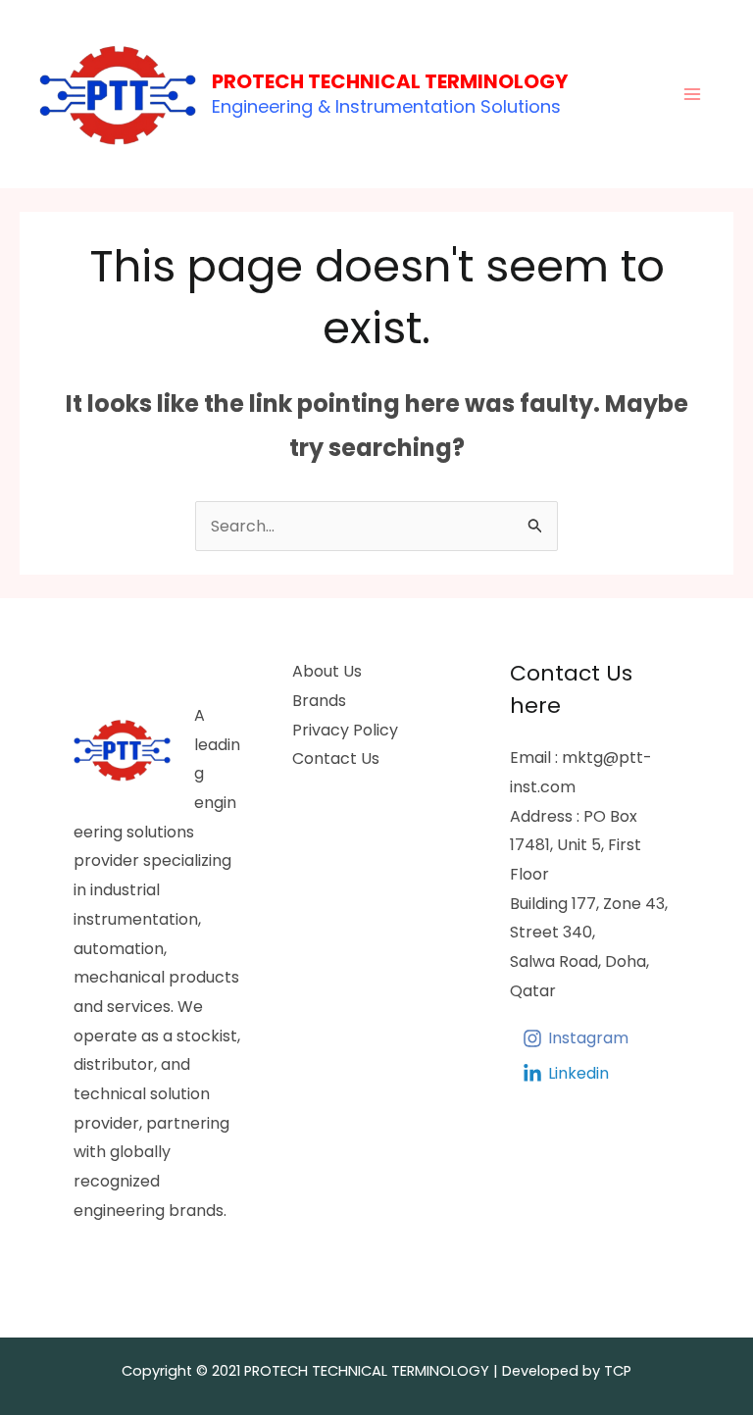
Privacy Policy (345, 730)
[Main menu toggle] (692, 94)
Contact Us (335, 758)
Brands (319, 700)
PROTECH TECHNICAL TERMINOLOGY (390, 81)
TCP (617, 1371)
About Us (327, 671)
